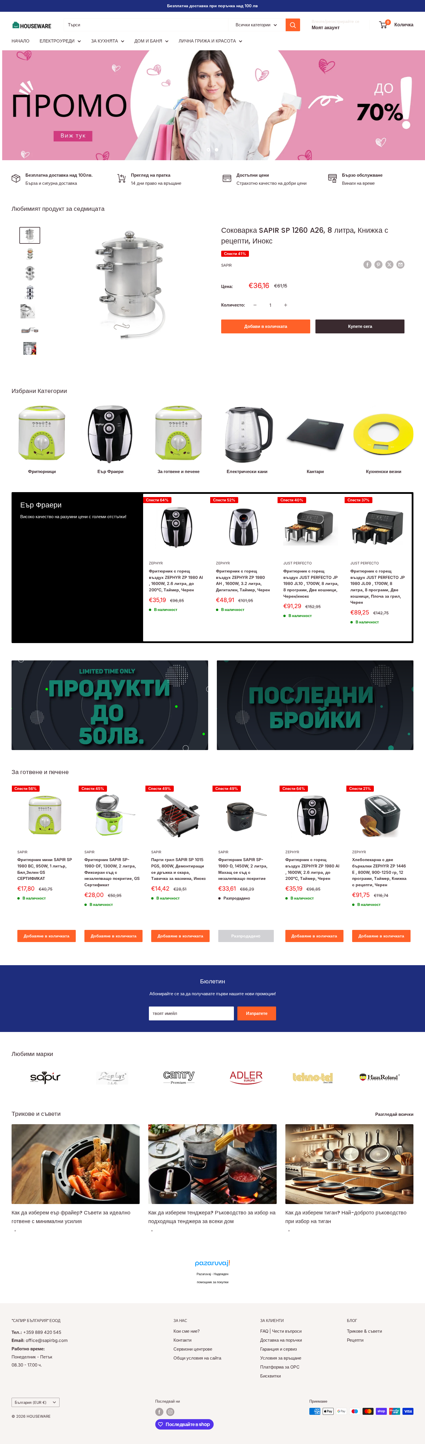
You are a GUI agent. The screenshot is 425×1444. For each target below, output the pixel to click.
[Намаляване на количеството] (255, 305)
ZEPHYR (156, 563)
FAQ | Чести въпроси (281, 1331)
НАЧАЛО (20, 41)
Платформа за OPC (280, 1367)
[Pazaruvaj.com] (212, 1265)
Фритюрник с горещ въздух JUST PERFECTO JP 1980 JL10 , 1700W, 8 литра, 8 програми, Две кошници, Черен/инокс (311, 583)
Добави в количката (265, 326)
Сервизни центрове (192, 1349)
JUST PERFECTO (297, 563)
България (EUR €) (31, 1402)
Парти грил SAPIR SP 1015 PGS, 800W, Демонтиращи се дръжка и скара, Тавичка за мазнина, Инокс (178, 869)
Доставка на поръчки (281, 1340)
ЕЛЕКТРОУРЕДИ (57, 41)
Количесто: (233, 305)
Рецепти (355, 1340)
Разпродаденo (245, 935)
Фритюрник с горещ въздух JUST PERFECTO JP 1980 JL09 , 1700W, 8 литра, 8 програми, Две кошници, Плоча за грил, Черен (377, 586)
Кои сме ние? (186, 1331)
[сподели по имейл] (400, 264)
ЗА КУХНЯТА (104, 41)
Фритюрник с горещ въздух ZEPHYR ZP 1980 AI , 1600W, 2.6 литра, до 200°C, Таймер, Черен (176, 580)
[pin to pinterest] (378, 264)
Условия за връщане (280, 1358)
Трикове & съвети (364, 1331)
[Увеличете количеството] (286, 305)
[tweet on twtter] (389, 264)
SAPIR (226, 265)
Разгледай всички (395, 1114)
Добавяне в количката (46, 935)
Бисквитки (270, 1376)
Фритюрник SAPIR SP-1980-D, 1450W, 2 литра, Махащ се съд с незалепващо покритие (242, 869)
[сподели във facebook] (367, 264)
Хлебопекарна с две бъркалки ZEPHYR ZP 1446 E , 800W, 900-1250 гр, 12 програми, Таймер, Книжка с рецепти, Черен (379, 872)
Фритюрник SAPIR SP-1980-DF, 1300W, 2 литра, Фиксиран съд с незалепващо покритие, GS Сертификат (112, 872)
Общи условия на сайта (197, 1358)
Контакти (182, 1340)
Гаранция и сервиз (278, 1349)
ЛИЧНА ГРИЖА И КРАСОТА (207, 41)
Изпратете (256, 1013)
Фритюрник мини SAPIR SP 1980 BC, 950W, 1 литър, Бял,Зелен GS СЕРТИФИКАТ (44, 869)
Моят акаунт (326, 27)
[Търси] (293, 25)
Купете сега (360, 326)
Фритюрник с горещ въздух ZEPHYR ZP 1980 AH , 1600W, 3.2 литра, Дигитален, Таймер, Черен (243, 580)
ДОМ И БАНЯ (148, 41)
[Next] (412, 567)
